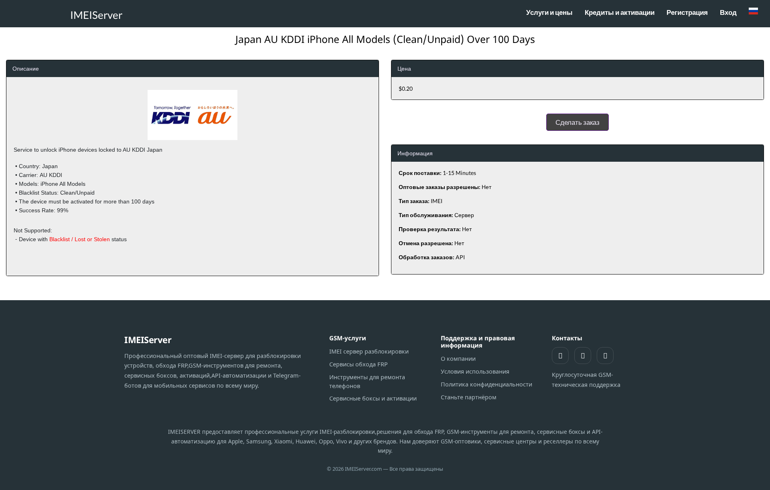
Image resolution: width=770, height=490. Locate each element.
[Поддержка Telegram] (582, 355)
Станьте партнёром (468, 397)
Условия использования (475, 371)
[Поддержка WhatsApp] (560, 355)
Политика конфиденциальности (486, 384)
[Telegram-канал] (605, 355)
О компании (458, 358)
